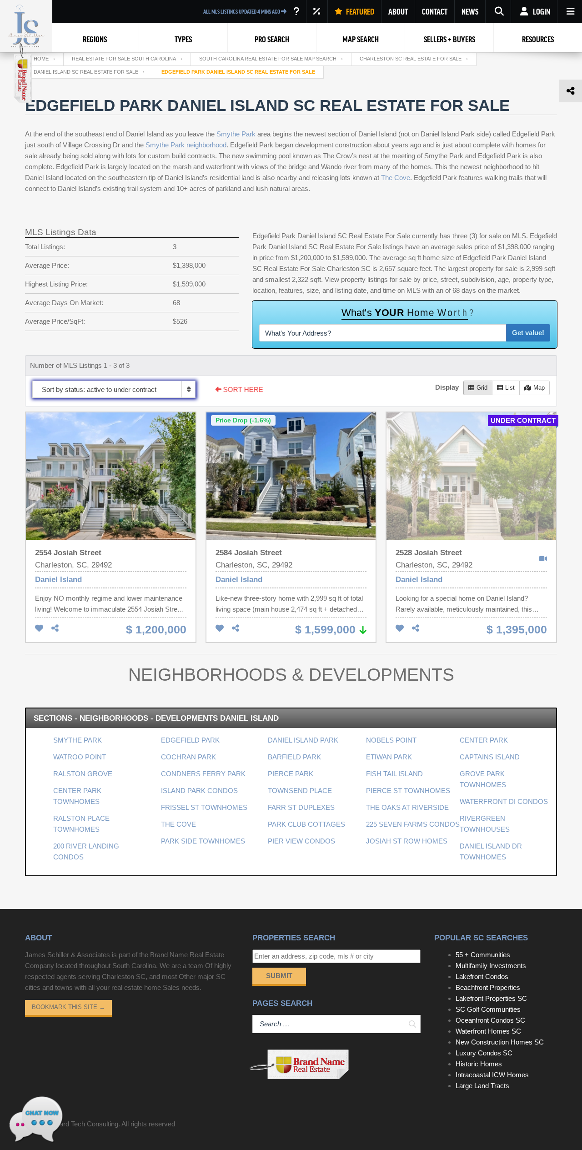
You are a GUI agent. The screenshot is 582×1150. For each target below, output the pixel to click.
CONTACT (434, 11)
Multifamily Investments (491, 965)
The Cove (395, 177)
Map (539, 387)
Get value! (528, 332)
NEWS (470, 11)
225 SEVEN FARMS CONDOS (413, 824)
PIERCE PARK (290, 774)
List (510, 387)
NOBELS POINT (391, 740)
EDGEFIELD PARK (190, 740)
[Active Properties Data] (296, 11)
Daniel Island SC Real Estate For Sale (86, 72)
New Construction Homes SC (500, 1042)
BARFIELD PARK (294, 757)
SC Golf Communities (488, 1009)
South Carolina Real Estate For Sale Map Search (267, 58)
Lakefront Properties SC (491, 998)
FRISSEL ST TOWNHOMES (204, 807)
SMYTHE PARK (77, 740)
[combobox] (114, 389)
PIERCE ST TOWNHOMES (408, 790)
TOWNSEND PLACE (300, 790)
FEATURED (359, 11)
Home (41, 58)
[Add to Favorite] (39, 628)
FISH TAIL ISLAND (394, 774)
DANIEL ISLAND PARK (303, 740)
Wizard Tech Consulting (83, 1124)
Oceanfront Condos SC (490, 1020)
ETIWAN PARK (389, 757)
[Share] (55, 628)
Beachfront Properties (488, 987)
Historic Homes (479, 1064)
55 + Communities (483, 955)
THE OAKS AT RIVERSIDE (407, 807)
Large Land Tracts (482, 1086)
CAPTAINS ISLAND (490, 757)
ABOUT (398, 11)
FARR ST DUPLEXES (301, 807)
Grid (482, 387)
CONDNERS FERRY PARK (203, 774)
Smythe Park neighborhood (186, 145)
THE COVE (178, 824)
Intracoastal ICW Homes (492, 1075)
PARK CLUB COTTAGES (306, 824)
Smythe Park (236, 134)
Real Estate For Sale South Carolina (124, 58)
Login (541, 11)
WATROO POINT (79, 757)
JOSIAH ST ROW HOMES (406, 841)
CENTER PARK (484, 740)
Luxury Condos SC (484, 1053)
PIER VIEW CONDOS (301, 841)
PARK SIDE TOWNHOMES (203, 841)
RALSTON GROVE (82, 774)
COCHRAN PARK (188, 757)
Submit (279, 975)
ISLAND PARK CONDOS (199, 790)
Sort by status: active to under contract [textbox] (99, 389)
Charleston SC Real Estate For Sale (411, 58)
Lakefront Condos (482, 976)
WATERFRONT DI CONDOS (504, 801)
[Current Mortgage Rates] (316, 11)
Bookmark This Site (68, 1007)
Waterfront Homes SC (488, 1031)
